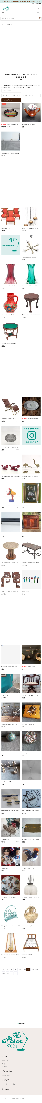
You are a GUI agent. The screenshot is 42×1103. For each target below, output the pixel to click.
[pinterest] (10, 1084)
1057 (11, 970)
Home (3, 24)
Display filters (7, 100)
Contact (4, 1067)
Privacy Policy (6, 1076)
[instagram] (6, 1084)
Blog (3, 1064)
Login (40, 8)
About (4, 1056)
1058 (15, 970)
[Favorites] (38, 13)
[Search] (39, 18)
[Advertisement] (21, 51)
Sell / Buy (4, 1061)
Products (9, 24)
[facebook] (2, 1084)
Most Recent (7, 91)
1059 (19, 970)
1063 (36, 970)
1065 (7, 973)
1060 (24, 970)
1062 (32, 970)
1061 (28, 970)
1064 (3, 973)
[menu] (3, 13)
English (37, 3)
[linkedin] (14, 1084)
